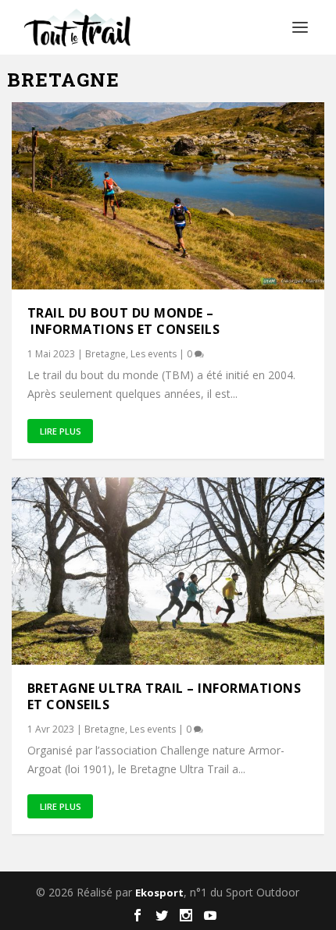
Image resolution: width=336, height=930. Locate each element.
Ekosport (159, 893)
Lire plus (60, 431)
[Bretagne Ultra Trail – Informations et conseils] (168, 571)
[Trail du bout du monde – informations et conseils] (168, 195)
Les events (153, 353)
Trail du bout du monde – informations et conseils (123, 321)
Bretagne (105, 353)
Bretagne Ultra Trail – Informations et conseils (164, 696)
